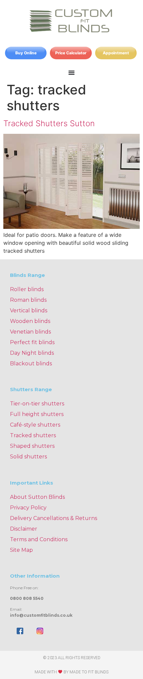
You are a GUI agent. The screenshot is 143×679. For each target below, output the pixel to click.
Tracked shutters (33, 435)
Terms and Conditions (39, 539)
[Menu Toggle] (71, 72)
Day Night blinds (32, 353)
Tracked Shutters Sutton (49, 123)
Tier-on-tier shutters (37, 403)
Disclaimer (23, 529)
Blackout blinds (31, 363)
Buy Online (26, 52)
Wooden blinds (30, 321)
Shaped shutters (32, 446)
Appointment (116, 52)
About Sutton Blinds (37, 497)
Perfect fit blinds (32, 342)
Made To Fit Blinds (89, 672)
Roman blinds (28, 300)
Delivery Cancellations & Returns (53, 518)
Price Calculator (70, 52)
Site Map (21, 550)
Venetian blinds (30, 332)
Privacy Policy (28, 507)
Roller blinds (27, 289)
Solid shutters (28, 456)
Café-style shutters (35, 425)
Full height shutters (37, 414)
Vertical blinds (28, 310)
